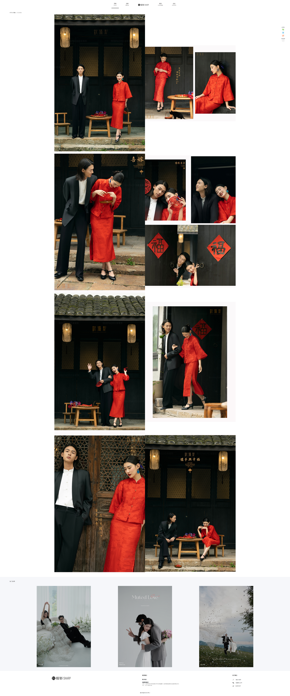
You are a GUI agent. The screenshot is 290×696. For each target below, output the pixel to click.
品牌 (127, 4)
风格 (115, 4)
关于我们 (234, 675)
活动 (174, 4)
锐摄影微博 (238, 686)
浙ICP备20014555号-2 (145, 692)
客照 (160, 4)
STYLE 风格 (12, 12)
